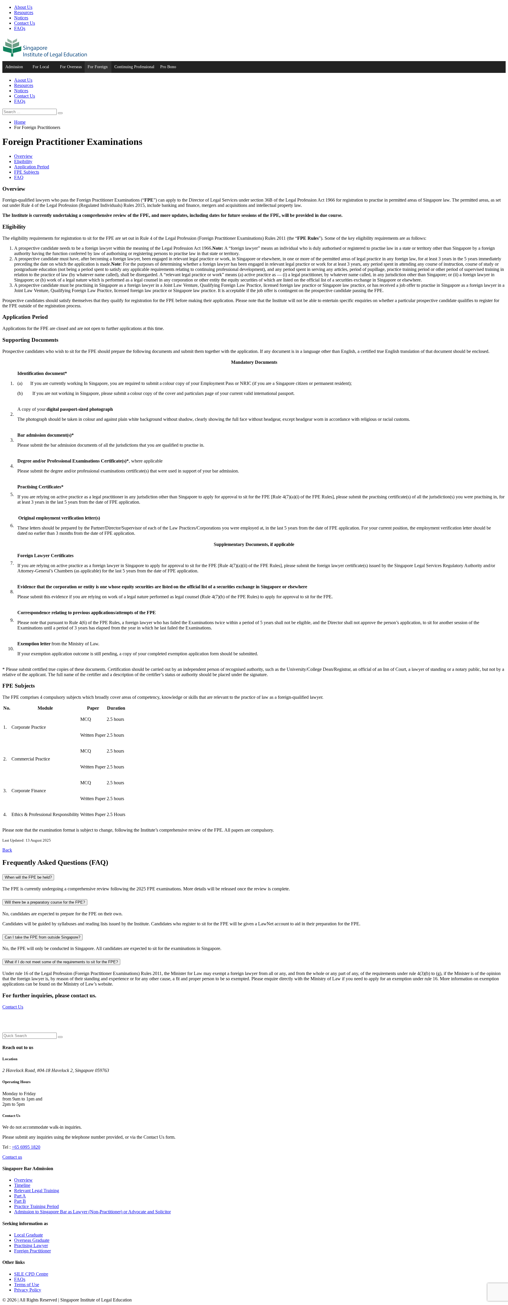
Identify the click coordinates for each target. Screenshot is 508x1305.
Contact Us (24, 23)
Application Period (31, 166)
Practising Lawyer (31, 1245)
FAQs (19, 28)
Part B (20, 1201)
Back (7, 849)
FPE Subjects (26, 172)
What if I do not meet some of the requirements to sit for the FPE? (61, 962)
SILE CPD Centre (31, 1274)
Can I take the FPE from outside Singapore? (42, 937)
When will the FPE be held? (28, 877)
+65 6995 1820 (26, 1147)
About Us (23, 7)
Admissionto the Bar (14, 69)
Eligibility (23, 161)
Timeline (22, 1185)
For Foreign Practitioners (98, 69)
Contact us (12, 1157)
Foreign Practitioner (32, 1250)
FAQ (19, 177)
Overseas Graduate (31, 1240)
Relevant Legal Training (36, 1190)
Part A (20, 1195)
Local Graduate (28, 1234)
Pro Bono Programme (170, 69)
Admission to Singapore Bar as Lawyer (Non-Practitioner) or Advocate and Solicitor (92, 1211)
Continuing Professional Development (134, 69)
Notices (21, 17)
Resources (23, 12)
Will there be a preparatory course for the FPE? (45, 902)
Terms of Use (26, 1284)
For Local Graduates (41, 69)
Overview (23, 156)
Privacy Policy (27, 1289)
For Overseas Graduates (71, 69)
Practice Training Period (36, 1206)
